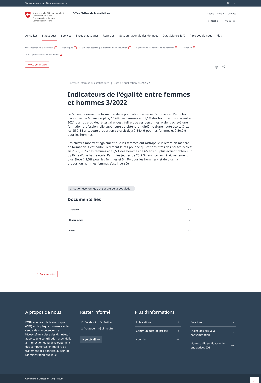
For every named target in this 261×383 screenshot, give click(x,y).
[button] (31, 35)
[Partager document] (223, 66)
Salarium (196, 322)
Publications (143, 322)
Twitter (108, 322)
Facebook (90, 322)
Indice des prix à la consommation (203, 333)
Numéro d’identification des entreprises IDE (208, 345)
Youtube (89, 328)
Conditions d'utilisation (37, 378)
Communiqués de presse (152, 331)
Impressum (57, 378)
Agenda (141, 339)
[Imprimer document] (216, 66)
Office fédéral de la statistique (91, 13)
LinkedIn (107, 328)
